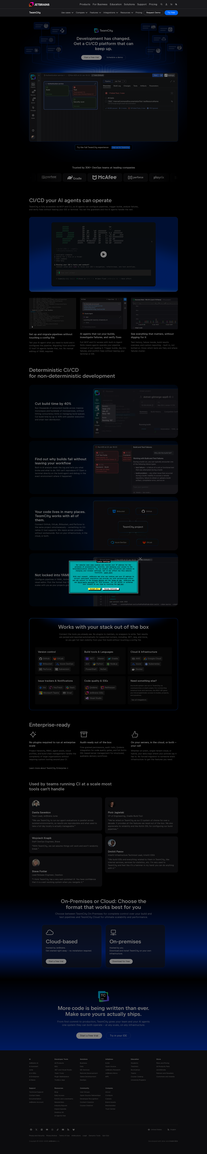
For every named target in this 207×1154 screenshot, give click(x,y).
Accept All (94, 589)
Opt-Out (120, 584)
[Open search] (161, 4)
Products (85, 4)
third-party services (86, 582)
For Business (100, 4)
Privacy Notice (98, 580)
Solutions (129, 4)
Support (142, 4)
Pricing (153, 4)
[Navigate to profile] (166, 4)
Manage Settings (110, 589)
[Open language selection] (176, 4)
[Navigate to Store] (171, 4)
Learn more (108, 573)
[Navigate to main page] (39, 4)
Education (116, 4)
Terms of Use (117, 580)
